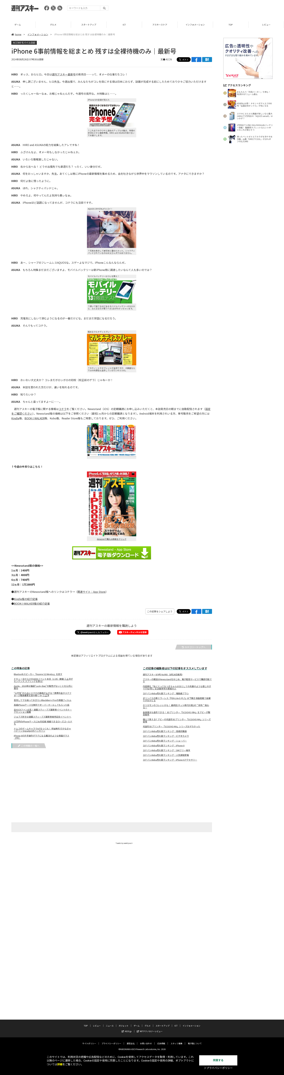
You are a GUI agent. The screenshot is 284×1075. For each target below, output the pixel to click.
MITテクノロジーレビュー (151, 1031)
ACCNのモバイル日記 (24, 42)
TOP (231, 24)
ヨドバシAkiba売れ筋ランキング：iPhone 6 (163, 745)
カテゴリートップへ (195, 647)
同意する (218, 1060)
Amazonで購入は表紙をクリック (111, 539)
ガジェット (124, 1025)
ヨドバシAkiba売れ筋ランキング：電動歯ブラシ (166, 693)
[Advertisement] (213, 9)
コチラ (63, 409)
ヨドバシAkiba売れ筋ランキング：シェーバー (165, 741)
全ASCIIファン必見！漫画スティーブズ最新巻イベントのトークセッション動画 (43, 711)
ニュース (110, 1025)
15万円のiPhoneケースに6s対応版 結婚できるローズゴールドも (43, 722)
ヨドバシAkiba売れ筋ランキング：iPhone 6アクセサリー (170, 760)
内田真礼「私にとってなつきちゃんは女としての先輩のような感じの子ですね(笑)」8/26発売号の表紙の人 (177, 687)
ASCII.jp (128, 1031)
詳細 (59, 1064)
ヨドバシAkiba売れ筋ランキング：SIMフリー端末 (166, 750)
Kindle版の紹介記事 (26, 599)
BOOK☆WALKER (34, 418)
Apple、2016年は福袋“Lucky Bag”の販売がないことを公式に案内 (43, 687)
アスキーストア (159, 24)
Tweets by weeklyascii (124, 843)
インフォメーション (195, 24)
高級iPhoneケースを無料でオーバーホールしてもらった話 (41, 705)
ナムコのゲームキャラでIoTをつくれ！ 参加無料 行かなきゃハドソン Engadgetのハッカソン (42, 729)
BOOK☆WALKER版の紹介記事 (32, 603)
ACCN (169, 59)
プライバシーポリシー (111, 1043)
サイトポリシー (89, 1043)
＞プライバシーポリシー (218, 1068)
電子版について (195, 1043)
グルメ (53, 24)
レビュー (266, 24)
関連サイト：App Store (91, 592)
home (18, 34)
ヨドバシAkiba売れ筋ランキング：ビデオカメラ (166, 736)
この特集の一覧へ (30, 745)
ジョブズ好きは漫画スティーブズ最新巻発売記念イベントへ (42, 717)
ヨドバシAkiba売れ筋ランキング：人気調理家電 (166, 755)
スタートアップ (88, 24)
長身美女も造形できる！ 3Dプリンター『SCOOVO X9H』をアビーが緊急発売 (176, 713)
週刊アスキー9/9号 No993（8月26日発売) (162, 674)
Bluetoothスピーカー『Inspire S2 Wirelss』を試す (38, 674)
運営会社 (131, 1043)
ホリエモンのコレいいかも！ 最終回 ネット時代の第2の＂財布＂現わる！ (176, 706)
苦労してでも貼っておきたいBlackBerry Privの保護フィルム (42, 700)
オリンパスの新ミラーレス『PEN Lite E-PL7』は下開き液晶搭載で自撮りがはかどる (177, 699)
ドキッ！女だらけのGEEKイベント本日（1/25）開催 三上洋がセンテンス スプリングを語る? (43, 680)
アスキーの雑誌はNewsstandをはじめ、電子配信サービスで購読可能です (177, 680)
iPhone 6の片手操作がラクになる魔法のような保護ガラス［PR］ (41, 737)
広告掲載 (161, 1043)
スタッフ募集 (176, 1043)
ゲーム (17, 24)
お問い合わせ (146, 1043)
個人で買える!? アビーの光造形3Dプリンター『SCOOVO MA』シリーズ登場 (177, 720)
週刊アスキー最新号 (64, 74)
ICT (124, 24)
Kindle (15, 418)
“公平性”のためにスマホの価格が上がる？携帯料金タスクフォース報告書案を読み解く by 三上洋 (42, 694)
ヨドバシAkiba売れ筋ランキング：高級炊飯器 (165, 731)
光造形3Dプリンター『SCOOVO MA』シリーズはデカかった (171, 726)
